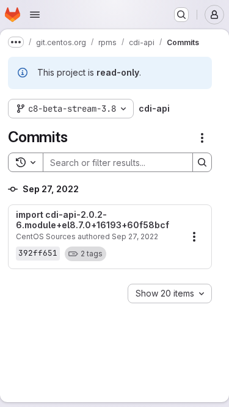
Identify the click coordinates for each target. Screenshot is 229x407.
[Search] (202, 162)
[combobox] (170, 293)
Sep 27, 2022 (135, 236)
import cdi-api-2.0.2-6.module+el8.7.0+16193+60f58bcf (92, 220)
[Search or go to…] (181, 14)
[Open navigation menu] (35, 14)
